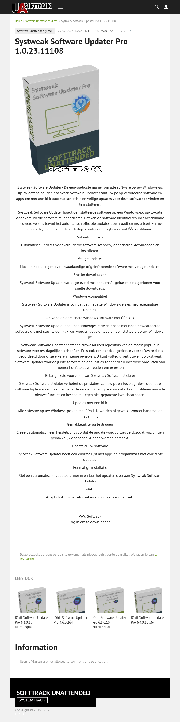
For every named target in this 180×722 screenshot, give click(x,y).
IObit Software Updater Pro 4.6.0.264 (70, 620)
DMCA (20, 714)
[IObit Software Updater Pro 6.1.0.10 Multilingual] (109, 599)
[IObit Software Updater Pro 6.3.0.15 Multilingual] (32, 599)
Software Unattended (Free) (41, 21)
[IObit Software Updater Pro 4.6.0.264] (71, 599)
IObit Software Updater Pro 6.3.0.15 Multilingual (32, 622)
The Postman (97, 31)
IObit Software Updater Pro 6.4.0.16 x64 (148, 620)
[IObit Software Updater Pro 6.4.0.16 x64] (148, 599)
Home (18, 21)
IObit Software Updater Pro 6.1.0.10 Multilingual (109, 622)
